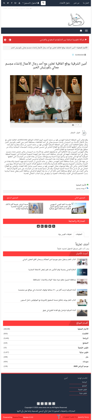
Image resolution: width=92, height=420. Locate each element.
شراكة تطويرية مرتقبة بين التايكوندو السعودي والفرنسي (62, 40)
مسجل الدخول (72, 248)
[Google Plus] (16, 3)
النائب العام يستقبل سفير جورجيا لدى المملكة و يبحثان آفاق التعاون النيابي (49, 259)
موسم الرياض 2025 (81, 366)
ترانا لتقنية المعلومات (70, 417)
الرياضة (85, 338)
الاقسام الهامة (82, 378)
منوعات (85, 362)
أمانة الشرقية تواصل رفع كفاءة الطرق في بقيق (59, 310)
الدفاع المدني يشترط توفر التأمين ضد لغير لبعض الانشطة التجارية (52, 269)
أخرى (66, 378)
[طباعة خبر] (73, 125)
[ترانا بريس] (59, 417)
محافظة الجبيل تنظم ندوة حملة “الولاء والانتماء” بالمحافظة (54, 280)
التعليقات (79, 234)
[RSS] (4, 3)
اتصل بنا (86, 3)
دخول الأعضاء (65, 3)
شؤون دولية (83, 352)
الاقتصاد (85, 334)
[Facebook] (12, 3)
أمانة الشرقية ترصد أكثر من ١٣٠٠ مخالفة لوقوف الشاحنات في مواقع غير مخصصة (47, 290)
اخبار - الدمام (75, 132)
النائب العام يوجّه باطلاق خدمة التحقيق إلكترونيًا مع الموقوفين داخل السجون (48, 300)
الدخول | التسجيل (30, 3)
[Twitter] (8, 3)
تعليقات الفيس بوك (65, 234)
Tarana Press (18, 417)
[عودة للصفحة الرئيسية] (76, 20)
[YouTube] (19, 3)
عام (87, 357)
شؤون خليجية (83, 348)
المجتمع (85, 343)
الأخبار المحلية (82, 47)
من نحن (76, 3)
